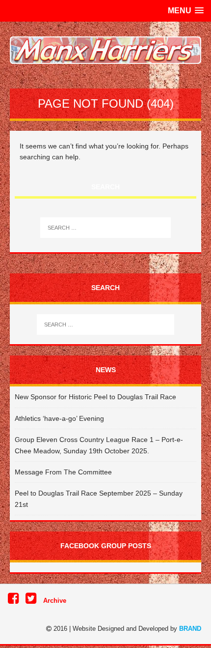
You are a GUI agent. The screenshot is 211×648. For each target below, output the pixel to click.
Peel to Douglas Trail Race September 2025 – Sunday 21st (99, 498)
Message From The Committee (63, 472)
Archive (54, 600)
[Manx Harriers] (105, 50)
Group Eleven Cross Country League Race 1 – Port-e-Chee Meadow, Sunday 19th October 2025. (99, 445)
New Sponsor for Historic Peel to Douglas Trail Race (95, 397)
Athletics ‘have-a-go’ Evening (59, 418)
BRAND (190, 628)
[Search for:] (105, 227)
